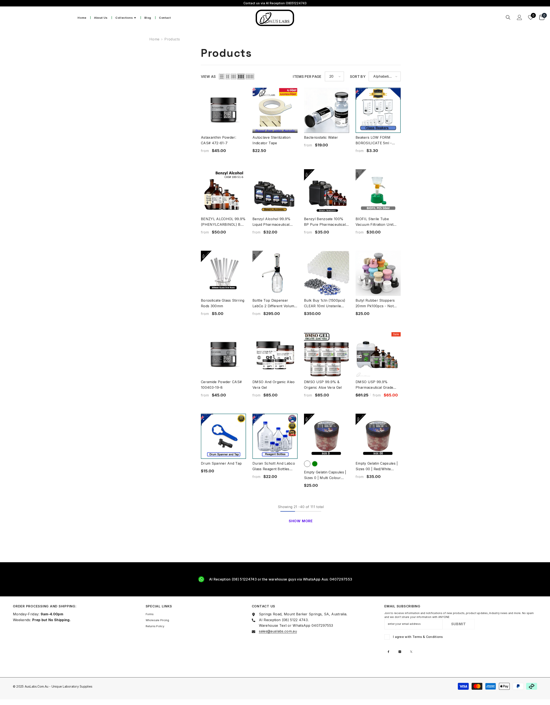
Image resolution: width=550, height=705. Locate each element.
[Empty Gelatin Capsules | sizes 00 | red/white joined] (378, 436)
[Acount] (519, 17)
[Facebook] (388, 652)
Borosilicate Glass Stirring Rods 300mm (222, 303)
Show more (301, 521)
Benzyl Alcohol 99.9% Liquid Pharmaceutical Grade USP (271, 222)
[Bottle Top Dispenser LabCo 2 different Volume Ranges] (275, 273)
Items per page (307, 76)
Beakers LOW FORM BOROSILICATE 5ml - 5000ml (374, 140)
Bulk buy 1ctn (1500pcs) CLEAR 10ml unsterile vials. (324, 303)
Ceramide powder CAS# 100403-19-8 (221, 385)
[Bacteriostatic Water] (326, 110)
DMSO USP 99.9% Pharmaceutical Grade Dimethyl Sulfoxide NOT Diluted (376, 385)
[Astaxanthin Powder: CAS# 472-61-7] (223, 110)
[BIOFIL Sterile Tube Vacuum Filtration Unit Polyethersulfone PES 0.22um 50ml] (378, 191)
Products (172, 39)
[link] (275, 579)
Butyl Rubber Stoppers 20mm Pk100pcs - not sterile (375, 303)
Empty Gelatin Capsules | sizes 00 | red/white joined (377, 466)
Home (154, 39)
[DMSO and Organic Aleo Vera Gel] (275, 354)
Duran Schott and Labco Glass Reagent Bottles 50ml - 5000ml (273, 466)
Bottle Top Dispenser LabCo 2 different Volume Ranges (274, 303)
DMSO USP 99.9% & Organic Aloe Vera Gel (323, 385)
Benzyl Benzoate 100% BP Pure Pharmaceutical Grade (325, 222)
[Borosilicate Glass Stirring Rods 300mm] (223, 273)
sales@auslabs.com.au (278, 631)
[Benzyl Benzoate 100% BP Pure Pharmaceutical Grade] (326, 191)
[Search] (508, 17)
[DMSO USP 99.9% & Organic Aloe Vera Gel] (326, 354)
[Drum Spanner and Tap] (223, 436)
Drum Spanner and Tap (221, 463)
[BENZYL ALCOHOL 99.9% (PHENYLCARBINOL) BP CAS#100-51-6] (223, 191)
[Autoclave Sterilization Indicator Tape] (275, 110)
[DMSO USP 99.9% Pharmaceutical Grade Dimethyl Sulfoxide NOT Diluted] (378, 354)
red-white (307, 464)
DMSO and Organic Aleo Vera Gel (273, 385)
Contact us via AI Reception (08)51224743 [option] (275, 3)
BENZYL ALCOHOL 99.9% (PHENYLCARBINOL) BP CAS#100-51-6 (223, 222)
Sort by (357, 76)
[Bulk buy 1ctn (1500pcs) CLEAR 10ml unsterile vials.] (326, 273)
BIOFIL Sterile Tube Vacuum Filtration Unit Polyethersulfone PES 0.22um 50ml (374, 222)
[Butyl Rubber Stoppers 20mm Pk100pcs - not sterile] (378, 273)
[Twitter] (411, 652)
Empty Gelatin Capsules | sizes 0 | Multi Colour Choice (325, 475)
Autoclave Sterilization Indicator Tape (271, 140)
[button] (222, 76)
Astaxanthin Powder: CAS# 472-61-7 (218, 140)
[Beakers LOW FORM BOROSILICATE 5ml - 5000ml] (378, 110)
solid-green (315, 464)
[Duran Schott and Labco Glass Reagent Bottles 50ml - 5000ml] (275, 436)
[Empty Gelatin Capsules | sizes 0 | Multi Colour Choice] (326, 436)
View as (208, 76)
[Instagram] (400, 652)
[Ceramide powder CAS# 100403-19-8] (223, 354)
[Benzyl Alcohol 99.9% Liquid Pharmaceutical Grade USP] (275, 191)
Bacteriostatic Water (321, 137)
